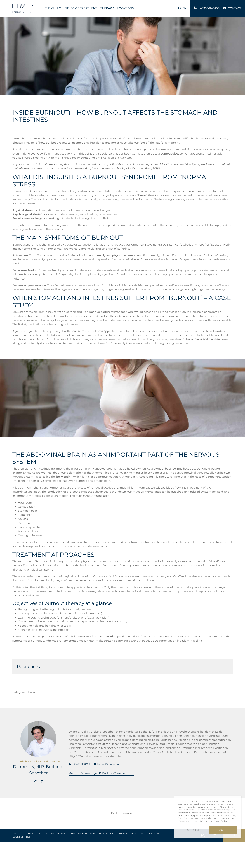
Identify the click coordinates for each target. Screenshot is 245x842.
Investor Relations (56, 834)
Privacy (122, 834)
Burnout (33, 692)
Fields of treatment (80, 8)
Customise (192, 830)
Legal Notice (106, 834)
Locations (125, 8)
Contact (17, 834)
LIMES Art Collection (83, 834)
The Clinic (53, 8)
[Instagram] (35, 781)
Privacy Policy (220, 821)
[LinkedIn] (41, 781)
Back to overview (122, 813)
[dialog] (207, 817)
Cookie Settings (21, 837)
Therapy (107, 8)
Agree (223, 830)
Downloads (34, 834)
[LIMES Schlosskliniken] (23, 8)
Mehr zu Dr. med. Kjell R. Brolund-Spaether (97, 773)
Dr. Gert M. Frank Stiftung (146, 834)
